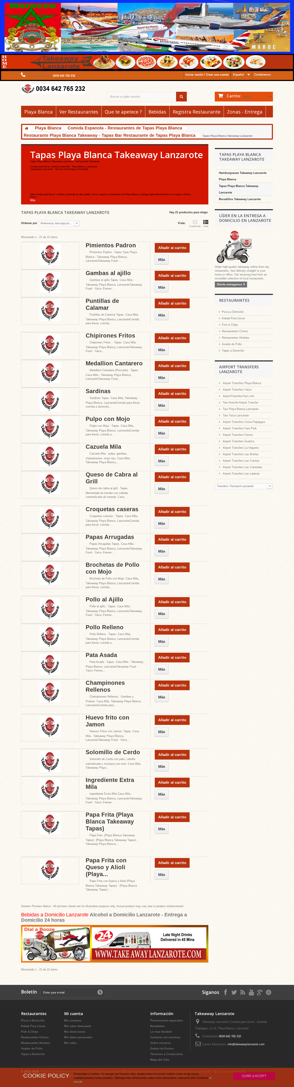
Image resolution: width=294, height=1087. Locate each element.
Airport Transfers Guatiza (238, 441)
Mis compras (72, 1020)
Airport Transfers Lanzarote (239, 369)
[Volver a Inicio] (26, 128)
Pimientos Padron (111, 245)
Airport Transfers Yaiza (236, 389)
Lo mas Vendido (161, 1031)
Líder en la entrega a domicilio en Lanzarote (245, 218)
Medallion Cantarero (114, 363)
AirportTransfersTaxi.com (238, 396)
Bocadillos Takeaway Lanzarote (240, 199)
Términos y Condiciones (166, 1054)
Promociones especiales (166, 1020)
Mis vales (70, 1043)
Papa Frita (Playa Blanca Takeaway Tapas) (110, 821)
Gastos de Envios (162, 1048)
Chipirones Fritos (110, 335)
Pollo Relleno (105, 627)
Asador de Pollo (232, 344)
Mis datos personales (78, 1037)
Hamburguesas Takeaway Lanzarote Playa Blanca (242, 176)
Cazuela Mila (103, 447)
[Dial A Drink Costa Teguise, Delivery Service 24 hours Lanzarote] (114, 943)
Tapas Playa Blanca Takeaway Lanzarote (238, 189)
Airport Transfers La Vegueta (240, 447)
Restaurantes (234, 300)
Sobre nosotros (160, 1043)
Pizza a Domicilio (233, 311)
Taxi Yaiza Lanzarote (235, 415)
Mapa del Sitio (159, 1059)
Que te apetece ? (123, 111)
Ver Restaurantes (78, 111)
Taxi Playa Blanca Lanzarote (240, 409)
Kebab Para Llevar (233, 318)
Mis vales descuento (77, 1026)
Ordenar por (29, 223)
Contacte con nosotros (165, 1037)
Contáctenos (262, 74)
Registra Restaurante (196, 111)
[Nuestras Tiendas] (244, 247)
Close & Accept (254, 1076)
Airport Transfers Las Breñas (240, 454)
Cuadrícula (195, 226)
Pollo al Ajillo (104, 599)
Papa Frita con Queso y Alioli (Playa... (106, 867)
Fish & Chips (230, 324)
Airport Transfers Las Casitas (240, 460)
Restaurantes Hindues (235, 337)
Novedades (157, 1026)
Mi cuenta (73, 1013)
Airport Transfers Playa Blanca (241, 383)
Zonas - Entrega (244, 111)
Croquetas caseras (112, 509)
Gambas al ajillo (108, 273)
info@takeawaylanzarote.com (246, 1044)
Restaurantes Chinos (235, 331)
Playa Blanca (38, 111)
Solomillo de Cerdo (113, 752)
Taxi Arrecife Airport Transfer (240, 402)
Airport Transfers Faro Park (239, 428)
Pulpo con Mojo (108, 419)
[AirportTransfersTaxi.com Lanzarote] (260, 992)
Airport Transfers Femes (237, 434)
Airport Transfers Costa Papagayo (243, 422)
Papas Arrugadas (110, 537)
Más (33, 200)
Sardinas (98, 391)
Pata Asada (101, 655)
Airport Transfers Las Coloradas (242, 467)
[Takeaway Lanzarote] (61, 89)
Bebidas (157, 111)
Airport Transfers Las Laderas (241, 473)
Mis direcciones (74, 1031)
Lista (205, 226)
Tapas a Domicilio (233, 350)
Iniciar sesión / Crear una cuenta (207, 74)
